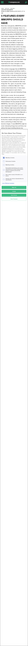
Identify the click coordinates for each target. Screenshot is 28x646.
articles (7, 8)
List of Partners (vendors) (8, 183)
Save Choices (14, 195)
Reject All (14, 187)
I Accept (14, 191)
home (2, 8)
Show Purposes (14, 199)
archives (12, 8)
